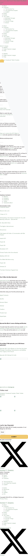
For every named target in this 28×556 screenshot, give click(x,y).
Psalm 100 (2, 245)
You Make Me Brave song (7, 259)
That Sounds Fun (9, 9)
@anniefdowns (7, 387)
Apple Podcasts (4, 295)
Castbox (2, 309)
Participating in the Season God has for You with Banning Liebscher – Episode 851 (12, 218)
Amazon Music (4, 302)
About (5, 6)
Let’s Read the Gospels (11, 10)
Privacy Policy (3, 499)
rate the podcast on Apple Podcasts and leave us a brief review (13, 328)
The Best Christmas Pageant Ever (9, 270)
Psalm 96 (2, 242)
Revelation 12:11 (4, 249)
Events (5, 15)
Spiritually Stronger (10, 18)
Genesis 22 (3, 266)
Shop (4, 50)
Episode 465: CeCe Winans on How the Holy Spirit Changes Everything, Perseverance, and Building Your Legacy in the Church (13, 350)
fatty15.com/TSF (4, 156)
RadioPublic (3, 316)
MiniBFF (5, 47)
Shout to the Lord (4, 211)
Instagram (6, 198)
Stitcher (2, 306)
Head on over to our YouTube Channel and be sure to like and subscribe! (14, 115)
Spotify (2, 299)
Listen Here (3, 108)
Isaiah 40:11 (3, 238)
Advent (7, 22)
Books (5, 13)
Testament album (8, 202)
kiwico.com (14, 163)
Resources (8, 19)
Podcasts (5, 7)
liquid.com (11, 148)
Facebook (6, 199)
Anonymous (3, 230)
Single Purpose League (9, 49)
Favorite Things (9, 21)
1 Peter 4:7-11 (3, 214)
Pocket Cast (3, 313)
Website (5, 196)
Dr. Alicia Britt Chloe (5, 223)
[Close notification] (1, 4)
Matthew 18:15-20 (4, 256)
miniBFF (7, 12)
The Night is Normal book (7, 226)
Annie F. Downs (4, 46)
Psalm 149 (2, 263)
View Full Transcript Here (6, 109)
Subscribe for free (5, 280)
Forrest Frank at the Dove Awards (9, 252)
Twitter (5, 201)
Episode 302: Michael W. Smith (8, 355)
